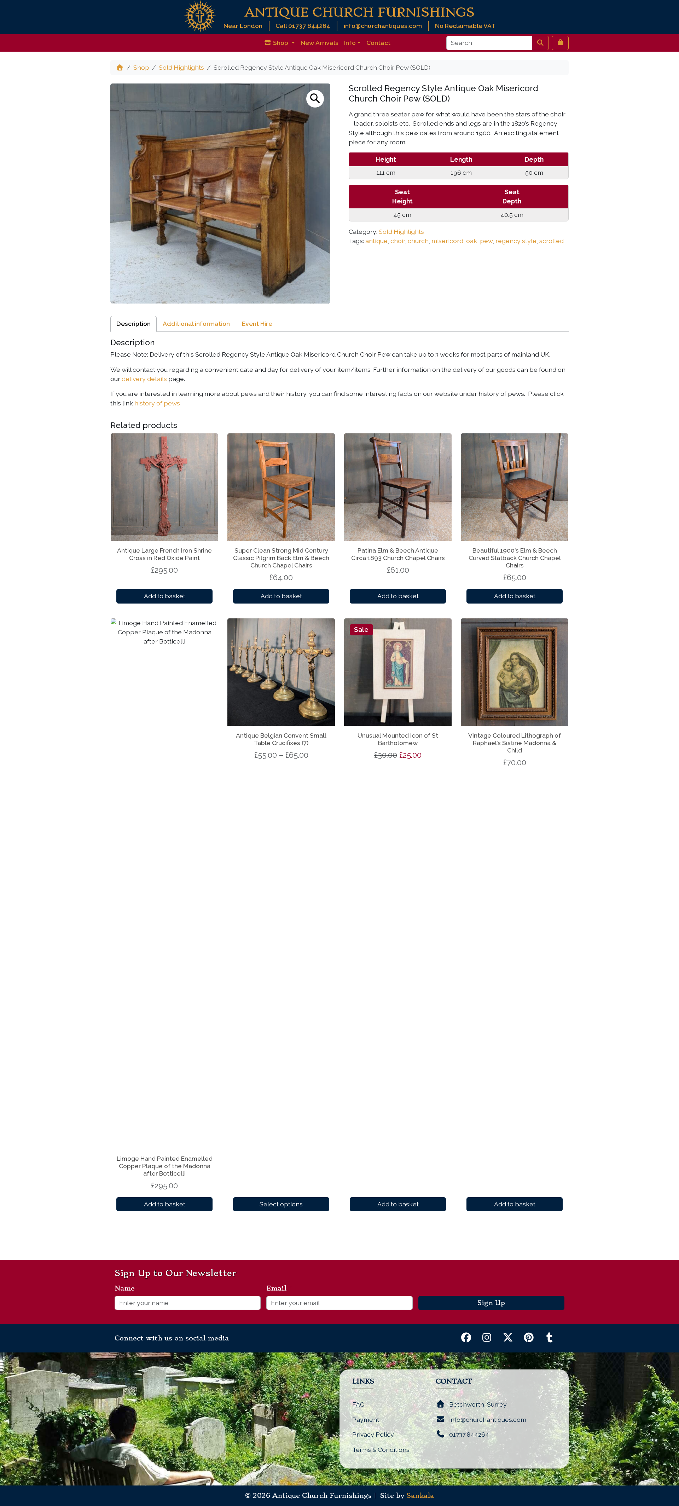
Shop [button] (281, 42)
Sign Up (491, 1303)
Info (350, 42)
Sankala (420, 1496)
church (418, 240)
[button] (315, 99)
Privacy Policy (373, 1434)
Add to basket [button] (164, 596)
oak (471, 240)
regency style (515, 240)
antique (376, 240)
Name (127, 1288)
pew (486, 240)
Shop (141, 67)
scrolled (551, 240)
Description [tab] (133, 323)
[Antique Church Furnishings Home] (200, 15)
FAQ (358, 1404)
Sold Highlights (181, 67)
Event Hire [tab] (257, 323)
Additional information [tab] (196, 323)
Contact (378, 42)
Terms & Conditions (381, 1449)
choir (397, 240)
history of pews (157, 403)
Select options (281, 1204)
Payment (365, 1419)
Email (279, 1288)
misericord (447, 240)
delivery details (144, 378)
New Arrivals (319, 42)
